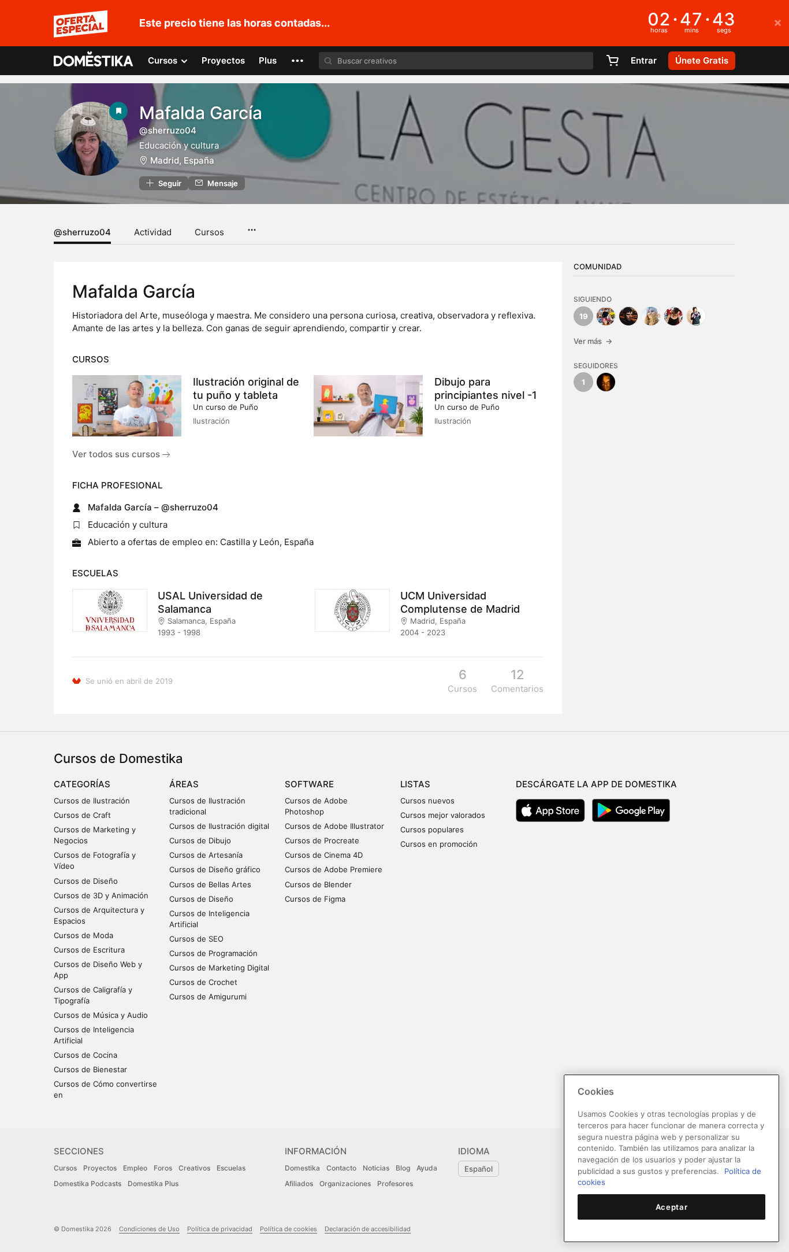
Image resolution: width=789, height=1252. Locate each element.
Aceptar (672, 1207)
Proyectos (223, 60)
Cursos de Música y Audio (101, 1015)
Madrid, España (182, 160)
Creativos (194, 1168)
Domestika (302, 1168)
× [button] (777, 22)
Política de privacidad (219, 1229)
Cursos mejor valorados (442, 815)
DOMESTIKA (94, 60)
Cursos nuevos (427, 800)
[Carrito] (612, 60)
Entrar (644, 60)
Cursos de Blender (318, 884)
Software (309, 784)
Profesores (395, 1183)
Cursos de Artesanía (206, 855)
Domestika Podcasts (87, 1183)
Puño (249, 407)
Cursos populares (432, 829)
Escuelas (231, 1168)
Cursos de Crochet (203, 982)
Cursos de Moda (83, 935)
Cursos (209, 232)
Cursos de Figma (315, 898)
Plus (268, 60)
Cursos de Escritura (89, 949)
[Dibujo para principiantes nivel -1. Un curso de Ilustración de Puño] (368, 405)
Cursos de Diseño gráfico (214, 869)
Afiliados (299, 1183)
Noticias (376, 1168)
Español (478, 1168)
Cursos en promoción (439, 844)
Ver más (593, 341)
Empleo (135, 1168)
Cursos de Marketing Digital (219, 967)
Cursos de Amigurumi (208, 996)
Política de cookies (288, 1229)
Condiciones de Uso (149, 1229)
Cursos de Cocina (85, 1055)
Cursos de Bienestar (90, 1069)
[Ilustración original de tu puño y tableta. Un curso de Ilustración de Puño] (126, 405)
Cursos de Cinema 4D (324, 855)
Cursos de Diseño (86, 881)
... (251, 226)
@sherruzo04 (82, 232)
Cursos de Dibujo (200, 840)
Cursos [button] (164, 60)
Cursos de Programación (213, 953)
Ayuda (426, 1168)
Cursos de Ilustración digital (219, 826)
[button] (297, 60)
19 (583, 316)
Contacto (341, 1168)
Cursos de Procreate (322, 840)
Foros (163, 1168)
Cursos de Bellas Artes (210, 884)
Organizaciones (345, 1183)
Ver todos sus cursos (117, 454)
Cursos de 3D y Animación (101, 895)
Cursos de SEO (196, 938)
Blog (403, 1168)
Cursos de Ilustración (92, 800)
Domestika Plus (153, 1183)
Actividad (153, 232)
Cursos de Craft (82, 815)
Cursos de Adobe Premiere (333, 869)
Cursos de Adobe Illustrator (334, 826)
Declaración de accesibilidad (368, 1229)
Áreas (184, 784)
